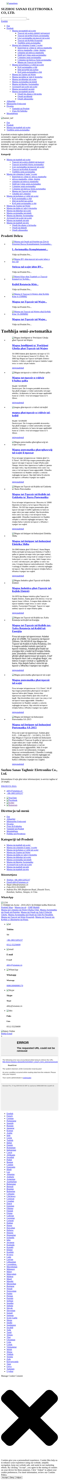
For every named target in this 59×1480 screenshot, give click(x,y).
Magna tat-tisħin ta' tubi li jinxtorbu (27, 77)
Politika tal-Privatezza (16, 833)
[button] (29, 1418)
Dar (8, 26)
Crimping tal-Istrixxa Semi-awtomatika (34, 60)
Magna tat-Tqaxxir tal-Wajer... (29, 301)
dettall (21, 368)
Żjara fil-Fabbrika (19, 111)
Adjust (18, 1477)
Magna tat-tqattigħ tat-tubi (23, 89)
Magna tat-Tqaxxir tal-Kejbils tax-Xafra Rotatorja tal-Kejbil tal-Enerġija (31, 628)
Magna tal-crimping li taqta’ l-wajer (27, 45)
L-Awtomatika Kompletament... (30, 249)
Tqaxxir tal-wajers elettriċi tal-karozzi (34, 33)
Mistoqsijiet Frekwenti (16, 104)
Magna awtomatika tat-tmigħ (24, 82)
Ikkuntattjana (12, 113)
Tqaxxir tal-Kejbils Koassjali (30, 40)
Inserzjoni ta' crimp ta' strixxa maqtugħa (35, 48)
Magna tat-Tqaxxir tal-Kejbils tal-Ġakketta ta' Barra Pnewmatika (31, 496)
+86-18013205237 (15, 793)
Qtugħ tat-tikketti (25, 96)
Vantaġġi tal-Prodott (20, 108)
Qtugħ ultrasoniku (25, 99)
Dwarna (10, 106)
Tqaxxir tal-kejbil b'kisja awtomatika (33, 35)
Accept (5, 1477)
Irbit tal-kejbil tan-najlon (28, 69)
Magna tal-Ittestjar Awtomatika (25, 84)
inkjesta (15, 368)
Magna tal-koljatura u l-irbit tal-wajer (28, 65)
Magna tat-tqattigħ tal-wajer (24, 31)
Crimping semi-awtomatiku (29, 57)
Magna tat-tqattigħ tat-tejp (23, 91)
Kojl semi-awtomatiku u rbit (30, 72)
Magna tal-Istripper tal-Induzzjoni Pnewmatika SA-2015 (31, 726)
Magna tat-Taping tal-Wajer (24, 74)
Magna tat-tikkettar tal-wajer (24, 79)
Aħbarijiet (11, 101)
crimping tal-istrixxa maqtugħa (31, 52)
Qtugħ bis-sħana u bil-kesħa (30, 94)
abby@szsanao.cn (14, 791)
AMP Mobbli (33, 907)
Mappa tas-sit (20, 907)
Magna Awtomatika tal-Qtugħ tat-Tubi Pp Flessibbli (30, 915)
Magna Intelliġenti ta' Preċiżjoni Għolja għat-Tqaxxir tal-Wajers (30, 347)
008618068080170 (15, 985)
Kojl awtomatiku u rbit (27, 67)
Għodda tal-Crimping (21, 194)
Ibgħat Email (6, 1033)
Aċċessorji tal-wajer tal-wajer (24, 87)
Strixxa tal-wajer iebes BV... (27, 266)
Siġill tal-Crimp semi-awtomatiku (32, 55)
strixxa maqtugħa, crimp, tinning (32, 50)
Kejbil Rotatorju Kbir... (25, 284)
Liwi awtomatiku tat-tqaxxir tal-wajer (34, 38)
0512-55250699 (13, 945)
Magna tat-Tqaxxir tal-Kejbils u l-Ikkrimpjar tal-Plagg (28, 918)
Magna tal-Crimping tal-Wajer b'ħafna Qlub (20, 910)
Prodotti (10, 28)
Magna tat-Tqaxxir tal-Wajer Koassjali (17, 917)
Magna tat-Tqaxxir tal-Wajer (30, 62)
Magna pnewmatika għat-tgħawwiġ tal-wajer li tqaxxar (32, 451)
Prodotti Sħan (7, 907)
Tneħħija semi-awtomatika (29, 43)
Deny (12, 1477)
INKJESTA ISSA (9, 786)
